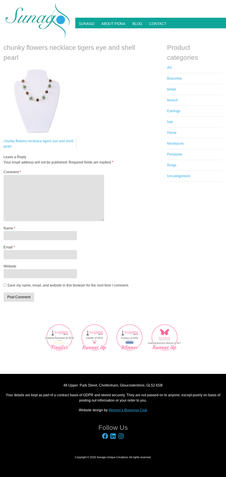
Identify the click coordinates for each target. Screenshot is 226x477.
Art (169, 67)
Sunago (86, 24)
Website (10, 266)
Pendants (174, 154)
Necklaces (175, 143)
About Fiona (113, 24)
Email (9, 247)
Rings (171, 165)
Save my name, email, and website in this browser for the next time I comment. (68, 285)
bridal (171, 89)
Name (9, 228)
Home (172, 133)
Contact (157, 24)
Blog (137, 24)
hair (170, 122)
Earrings (173, 111)
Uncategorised (178, 176)
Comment (12, 172)
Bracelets (174, 78)
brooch (172, 100)
